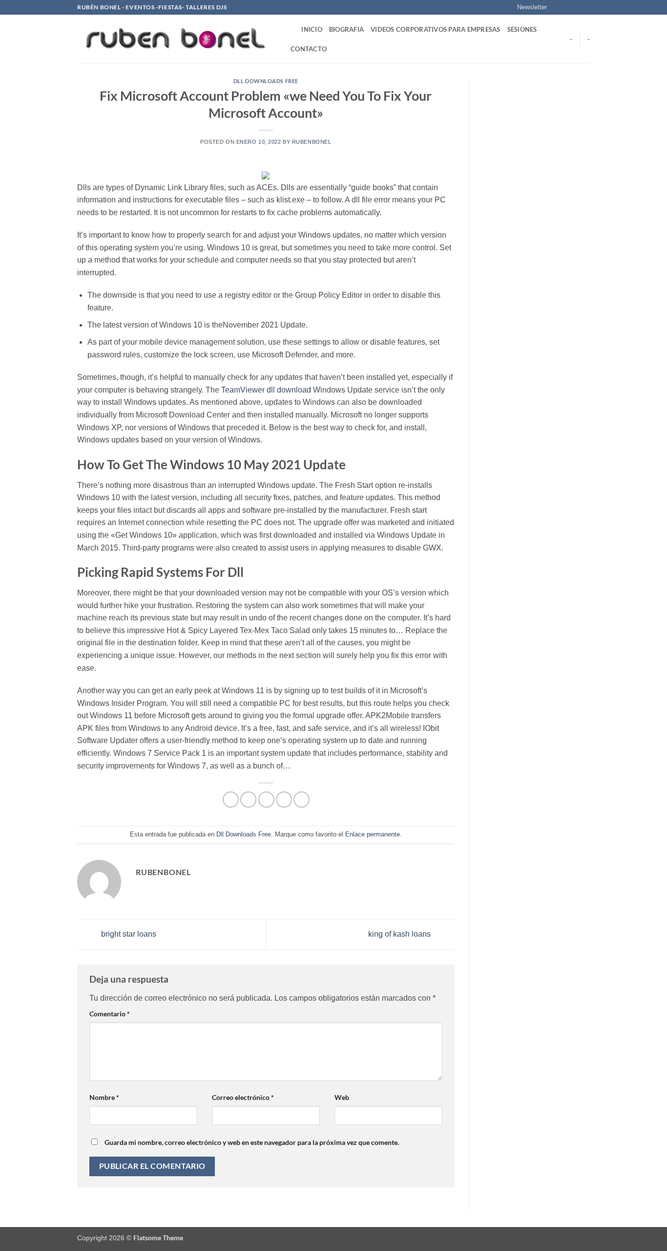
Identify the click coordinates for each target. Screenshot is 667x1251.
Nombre (104, 1097)
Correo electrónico (243, 1097)
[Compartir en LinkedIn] (301, 799)
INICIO (311, 29)
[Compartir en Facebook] (231, 799)
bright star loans (127, 934)
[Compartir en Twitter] (248, 799)
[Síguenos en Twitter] (576, 7)
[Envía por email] (266, 799)
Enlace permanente (372, 834)
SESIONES (522, 29)
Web (341, 1097)
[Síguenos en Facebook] (557, 7)
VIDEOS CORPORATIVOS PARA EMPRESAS (435, 29)
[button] (527, 7)
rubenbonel (312, 142)
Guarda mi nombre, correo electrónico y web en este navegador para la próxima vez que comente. (251, 1142)
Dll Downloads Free (265, 81)
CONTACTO (309, 49)
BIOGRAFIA (346, 29)
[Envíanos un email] (585, 7)
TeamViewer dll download (266, 390)
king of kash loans (400, 934)
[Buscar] (290, 29)
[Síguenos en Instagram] (566, 7)
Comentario (109, 1014)
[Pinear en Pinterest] (284, 799)
